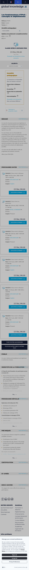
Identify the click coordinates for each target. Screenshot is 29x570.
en (4, 567)
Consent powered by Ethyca (20, 567)
